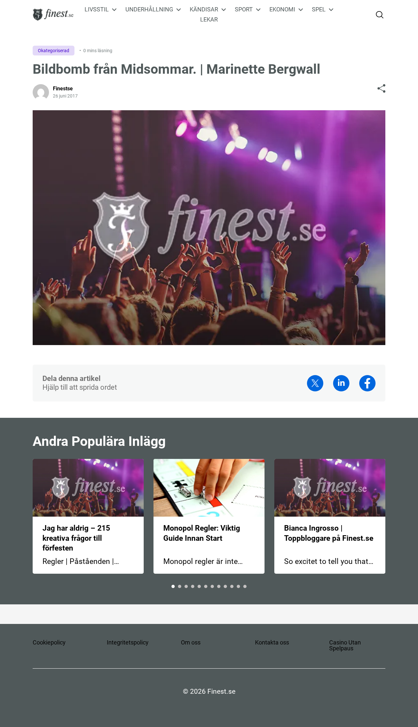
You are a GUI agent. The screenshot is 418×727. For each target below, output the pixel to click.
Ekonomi (282, 9)
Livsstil (97, 9)
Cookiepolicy (49, 642)
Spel (319, 9)
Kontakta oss (272, 642)
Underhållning (149, 9)
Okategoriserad (53, 50)
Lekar (209, 19)
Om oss (191, 642)
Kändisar (204, 9)
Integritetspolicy (128, 642)
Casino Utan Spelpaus (345, 645)
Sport (244, 9)
